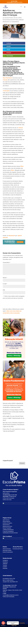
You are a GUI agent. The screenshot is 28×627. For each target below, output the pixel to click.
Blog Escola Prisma (7, 526)
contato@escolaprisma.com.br (11, 595)
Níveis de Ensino (7, 548)
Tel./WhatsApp (6, 585)
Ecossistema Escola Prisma (11, 19)
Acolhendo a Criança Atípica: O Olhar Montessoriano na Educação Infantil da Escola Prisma (13, 412)
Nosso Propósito (7, 528)
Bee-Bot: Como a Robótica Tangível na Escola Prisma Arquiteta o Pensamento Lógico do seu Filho (13, 424)
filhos (22, 166)
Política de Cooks (7, 499)
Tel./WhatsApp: (7, 494)
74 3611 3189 (14, 494)
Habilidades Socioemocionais (10, 532)
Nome (5, 277)
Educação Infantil (7, 550)
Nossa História (6, 521)
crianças (5, 80)
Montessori (9, 78)
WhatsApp (5, 587)
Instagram (5, 560)
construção (6, 90)
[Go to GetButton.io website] (3, 625)
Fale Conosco (6, 493)
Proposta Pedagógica (8, 531)
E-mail (5, 283)
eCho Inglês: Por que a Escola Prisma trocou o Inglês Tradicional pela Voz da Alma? (13, 418)
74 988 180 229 (12, 496)
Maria (4, 78)
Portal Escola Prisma (18, 548)
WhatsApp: (5, 496)
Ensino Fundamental (8, 552)
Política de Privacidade (8, 498)
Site (4, 290)
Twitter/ (5, 563)
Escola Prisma (9, 17)
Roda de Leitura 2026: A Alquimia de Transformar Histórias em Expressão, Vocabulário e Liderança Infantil (13, 405)
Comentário (6, 262)
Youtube (5, 565)
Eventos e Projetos (7, 523)
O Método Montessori (8, 529)
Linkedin (5, 566)
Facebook (5, 562)
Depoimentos (6, 524)
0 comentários (14, 21)
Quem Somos (6, 519)
